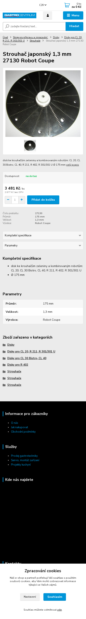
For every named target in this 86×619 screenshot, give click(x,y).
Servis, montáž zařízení (25, 460)
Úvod (5, 37)
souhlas (58, 578)
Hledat (74, 26)
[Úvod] (19, 15)
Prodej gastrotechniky (24, 456)
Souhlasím (54, 597)
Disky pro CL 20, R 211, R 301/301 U (31, 351)
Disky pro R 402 (17, 365)
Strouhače (35, 40)
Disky (56, 37)
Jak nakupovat (19, 427)
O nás (14, 423)
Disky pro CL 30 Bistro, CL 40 (26, 358)
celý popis (72, 164)
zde (59, 609)
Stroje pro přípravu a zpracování (30, 37)
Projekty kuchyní (21, 465)
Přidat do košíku (43, 200)
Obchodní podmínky (23, 432)
